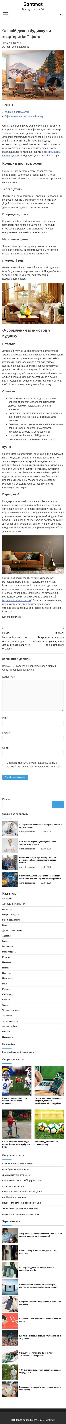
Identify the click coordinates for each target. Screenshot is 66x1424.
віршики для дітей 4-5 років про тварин (21, 1202)
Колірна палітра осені (17, 111)
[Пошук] (58, 804)
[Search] (61, 14)
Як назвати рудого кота (13, 1186)
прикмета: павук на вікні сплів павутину (22, 1191)
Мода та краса (9, 951)
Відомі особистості (11, 920)
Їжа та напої (7, 946)
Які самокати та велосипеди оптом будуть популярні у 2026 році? (16, 1144)
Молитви (6, 957)
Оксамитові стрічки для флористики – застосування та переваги (37, 1354)
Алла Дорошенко (27, 831)
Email (6, 732)
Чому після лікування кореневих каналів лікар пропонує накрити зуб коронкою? (40, 1234)
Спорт (5, 1005)
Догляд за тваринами (12, 930)
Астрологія (7, 909)
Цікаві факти (8, 1037)
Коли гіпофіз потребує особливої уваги (20, 1052)
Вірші (4, 925)
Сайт (5, 747)
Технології (7, 1015)
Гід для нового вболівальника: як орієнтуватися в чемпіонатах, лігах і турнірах (48, 1101)
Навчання (6, 962)
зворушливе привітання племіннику (20, 1208)
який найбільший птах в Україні (17, 1163)
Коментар (8, 676)
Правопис (6, 973)
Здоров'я (6, 935)
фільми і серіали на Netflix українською (22, 1180)
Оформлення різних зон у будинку (24, 116)
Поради (5, 967)
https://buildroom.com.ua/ (16, 600)
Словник (6, 999)
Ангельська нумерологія (13, 904)
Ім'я (5, 717)
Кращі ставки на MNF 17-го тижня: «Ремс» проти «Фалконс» (14, 1101)
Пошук (6, 799)
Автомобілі (7, 898)
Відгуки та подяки (10, 914)
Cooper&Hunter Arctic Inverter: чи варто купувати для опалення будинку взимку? (38, 1285)
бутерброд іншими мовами (15, 1169)
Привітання (7, 978)
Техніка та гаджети (10, 1010)
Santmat (33, 4)
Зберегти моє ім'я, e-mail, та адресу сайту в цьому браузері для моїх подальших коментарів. (34, 764)
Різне (18, 616)
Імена (5, 941)
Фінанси (6, 1031)
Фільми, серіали (9, 1026)
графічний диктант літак (14, 1197)
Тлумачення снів (10, 1021)
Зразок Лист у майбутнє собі (16, 1174)
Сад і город (7, 994)
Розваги (6, 989)
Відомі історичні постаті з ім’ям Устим (20, 1214)
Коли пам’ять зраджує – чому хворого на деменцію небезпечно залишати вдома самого (38, 860)
